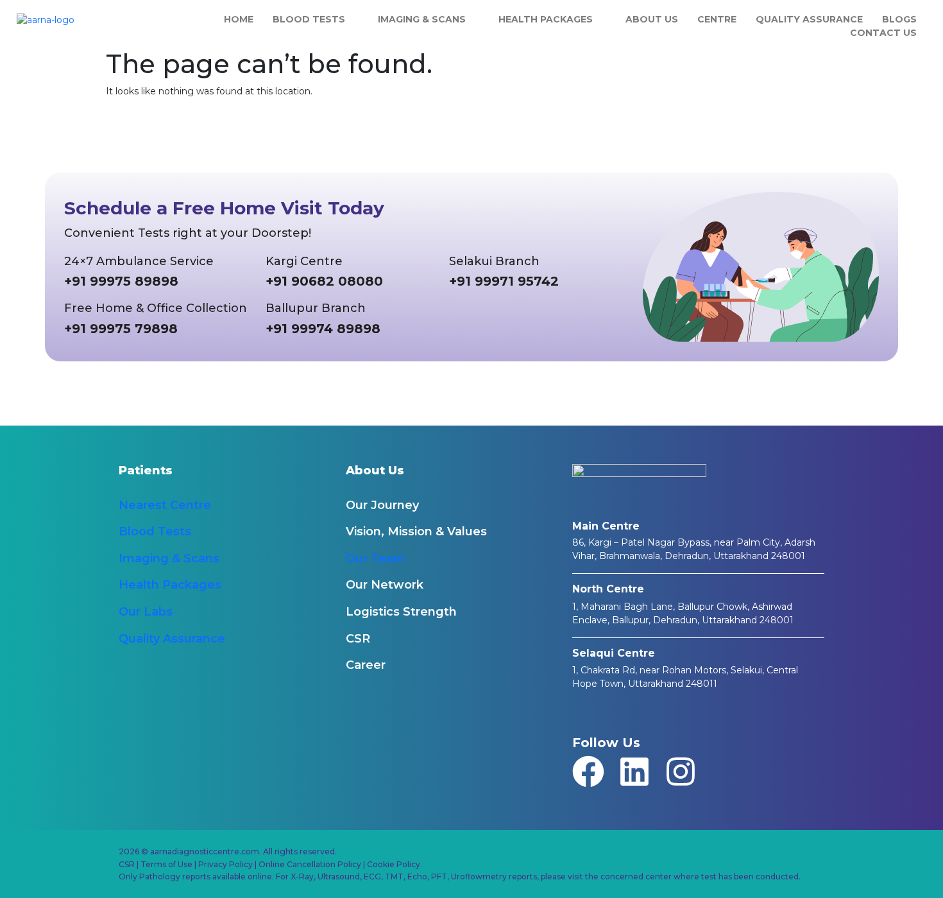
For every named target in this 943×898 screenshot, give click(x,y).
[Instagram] (681, 772)
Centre (716, 19)
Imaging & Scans (422, 19)
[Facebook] (588, 772)
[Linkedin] (634, 772)
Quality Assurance (809, 19)
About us (651, 19)
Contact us (883, 33)
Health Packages (545, 19)
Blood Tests (309, 19)
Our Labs (146, 612)
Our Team (375, 558)
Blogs (899, 19)
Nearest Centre (165, 505)
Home (238, 19)
